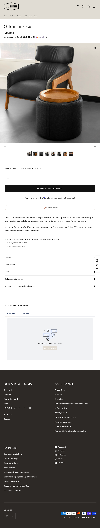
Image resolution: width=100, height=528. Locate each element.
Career (7, 419)
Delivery (58, 394)
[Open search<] (83, 6)
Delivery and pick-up (14, 279)
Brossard (8, 390)
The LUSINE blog (11, 458)
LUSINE (77, 517)
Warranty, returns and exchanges (20, 286)
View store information (16, 247)
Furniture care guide (64, 422)
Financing (59, 399)
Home (6, 16)
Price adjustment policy (65, 417)
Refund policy (61, 408)
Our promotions (11, 463)
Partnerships (9, 467)
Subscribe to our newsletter (16, 486)
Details (8, 257)
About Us (8, 414)
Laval (6, 403)
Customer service (63, 426)
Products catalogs (12, 481)
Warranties (60, 390)
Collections (16, 16)
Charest (7, 394)
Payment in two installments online (70, 431)
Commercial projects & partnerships (20, 477)
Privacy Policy (61, 412)
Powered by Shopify (88, 517)
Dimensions (10, 264)
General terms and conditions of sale (72, 403)
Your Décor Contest (13, 490)
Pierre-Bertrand (11, 399)
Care (7, 271)
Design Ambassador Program (17, 472)
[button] (50, 37)
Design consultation (13, 454)
